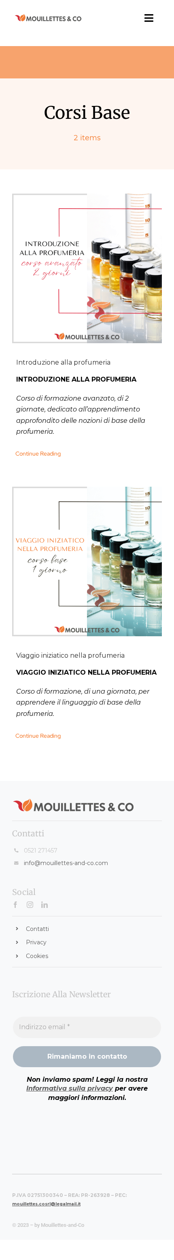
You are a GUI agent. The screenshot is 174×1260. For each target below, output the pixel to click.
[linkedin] (44, 904)
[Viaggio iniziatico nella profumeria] (87, 561)
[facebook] (15, 904)
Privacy (36, 942)
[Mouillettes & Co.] (48, 17)
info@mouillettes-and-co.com (66, 863)
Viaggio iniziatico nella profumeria (70, 655)
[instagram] (30, 904)
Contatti (37, 929)
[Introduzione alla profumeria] (87, 268)
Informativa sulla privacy (69, 1088)
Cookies (37, 956)
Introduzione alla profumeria (63, 362)
